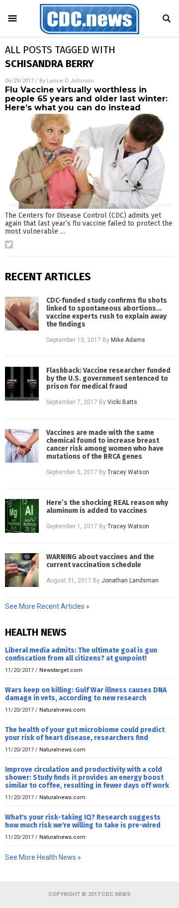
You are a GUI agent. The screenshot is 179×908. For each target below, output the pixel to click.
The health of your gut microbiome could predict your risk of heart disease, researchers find (85, 734)
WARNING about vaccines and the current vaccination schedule (100, 561)
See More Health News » (43, 857)
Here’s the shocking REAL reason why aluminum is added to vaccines (107, 507)
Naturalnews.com (62, 710)
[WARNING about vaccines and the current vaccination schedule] (22, 570)
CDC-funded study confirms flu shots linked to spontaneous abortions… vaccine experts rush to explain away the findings (106, 313)
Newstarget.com (61, 670)
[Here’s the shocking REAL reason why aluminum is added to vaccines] (22, 516)
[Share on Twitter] (9, 244)
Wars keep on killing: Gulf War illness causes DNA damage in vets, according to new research (86, 694)
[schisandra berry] (89, 34)
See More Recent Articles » (47, 606)
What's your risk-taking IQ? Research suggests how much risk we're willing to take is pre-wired (83, 821)
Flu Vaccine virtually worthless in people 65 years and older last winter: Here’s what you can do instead (86, 98)
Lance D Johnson (70, 81)
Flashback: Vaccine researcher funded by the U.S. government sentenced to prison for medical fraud (108, 379)
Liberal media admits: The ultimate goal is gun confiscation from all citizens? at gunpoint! (81, 654)
